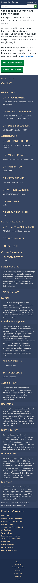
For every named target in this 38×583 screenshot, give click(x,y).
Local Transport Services (10, 536)
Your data (18, 576)
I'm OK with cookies (12, 63)
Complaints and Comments (11, 518)
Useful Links (6, 542)
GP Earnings (6, 530)
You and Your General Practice (12, 527)
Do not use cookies (12, 69)
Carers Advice (6, 533)
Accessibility (18, 570)
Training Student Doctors (11, 539)
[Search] (35, 6)
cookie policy (27, 56)
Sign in (18, 562)
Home (3, 78)
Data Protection (7, 524)
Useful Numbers (7, 544)
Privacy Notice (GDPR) (9, 550)
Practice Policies (7, 547)
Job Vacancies (6, 515)
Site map (18, 579)
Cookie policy (18, 573)
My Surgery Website (18, 567)
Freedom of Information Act (12, 521)
